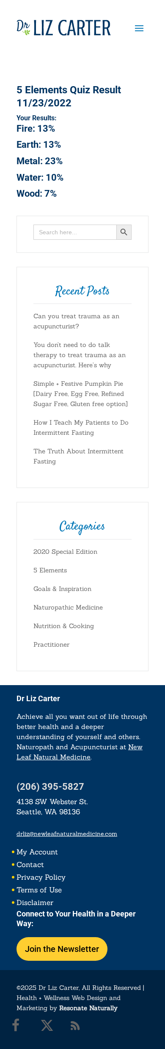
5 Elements (50, 570)
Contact (30, 865)
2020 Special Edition (65, 552)
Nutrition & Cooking (63, 626)
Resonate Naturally (88, 1008)
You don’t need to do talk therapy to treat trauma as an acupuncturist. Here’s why (79, 355)
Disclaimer (34, 903)
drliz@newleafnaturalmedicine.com (66, 834)
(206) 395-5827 (50, 786)
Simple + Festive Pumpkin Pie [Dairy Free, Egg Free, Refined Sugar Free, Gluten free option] (80, 393)
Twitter (49, 1027)
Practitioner (51, 644)
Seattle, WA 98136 (48, 811)
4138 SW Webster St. (52, 801)
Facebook (21, 1027)
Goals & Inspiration (62, 589)
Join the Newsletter (62, 949)
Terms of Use (39, 890)
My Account (37, 853)
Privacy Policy (41, 878)
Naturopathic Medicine (68, 607)
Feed (77, 1027)
